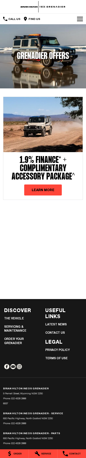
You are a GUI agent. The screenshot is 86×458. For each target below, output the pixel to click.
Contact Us (55, 332)
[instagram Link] (19, 366)
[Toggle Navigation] (80, 19)
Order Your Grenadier (14, 341)
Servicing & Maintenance (15, 328)
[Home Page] (43, 6)
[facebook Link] (6, 366)
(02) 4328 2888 (18, 398)
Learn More (43, 190)
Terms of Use (56, 358)
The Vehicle (14, 318)
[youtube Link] (13, 366)
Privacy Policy (57, 350)
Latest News (56, 324)
